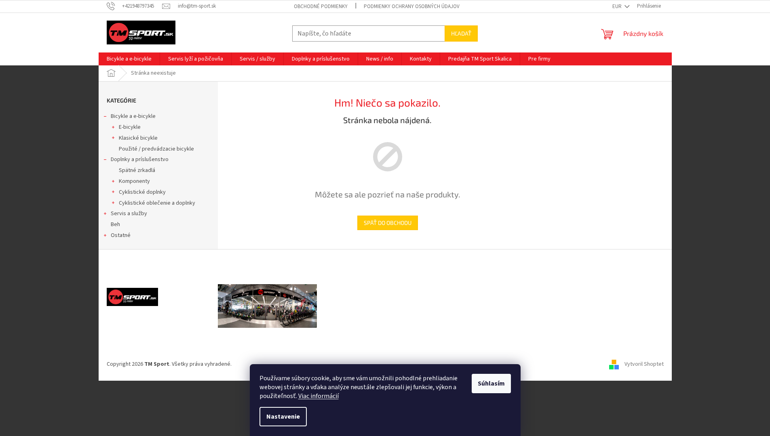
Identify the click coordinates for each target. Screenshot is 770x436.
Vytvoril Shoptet (644, 364)
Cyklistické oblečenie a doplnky (157, 203)
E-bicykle (130, 127)
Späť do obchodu (387, 222)
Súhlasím (491, 383)
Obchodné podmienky (321, 6)
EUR (617, 6)
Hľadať (461, 33)
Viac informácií (318, 396)
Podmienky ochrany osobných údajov (412, 6)
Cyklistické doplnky (142, 192)
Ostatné (121, 235)
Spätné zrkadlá (137, 170)
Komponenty (134, 181)
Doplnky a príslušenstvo (140, 159)
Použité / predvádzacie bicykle (156, 149)
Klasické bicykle (138, 138)
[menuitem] (129, 58)
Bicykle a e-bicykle (133, 116)
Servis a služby (129, 214)
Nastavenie (283, 416)
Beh (115, 224)
